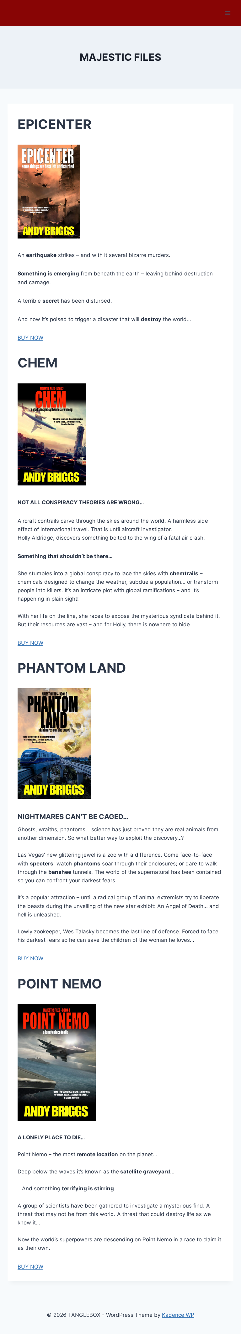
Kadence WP (178, 1315)
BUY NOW (30, 338)
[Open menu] (227, 13)
